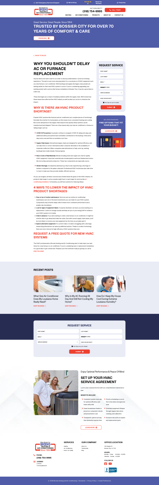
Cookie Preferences (104, 481)
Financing (43, 38)
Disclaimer (82, 481)
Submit (110, 107)
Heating (66, 446)
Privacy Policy (91, 481)
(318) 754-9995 (92, 11)
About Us (84, 446)
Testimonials (84, 448)
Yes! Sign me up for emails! (112, 102)
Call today (116, 10)
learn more (110, 131)
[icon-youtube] (110, 463)
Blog (82, 450)
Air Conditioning (68, 448)
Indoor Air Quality (68, 450)
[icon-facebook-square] (105, 463)
